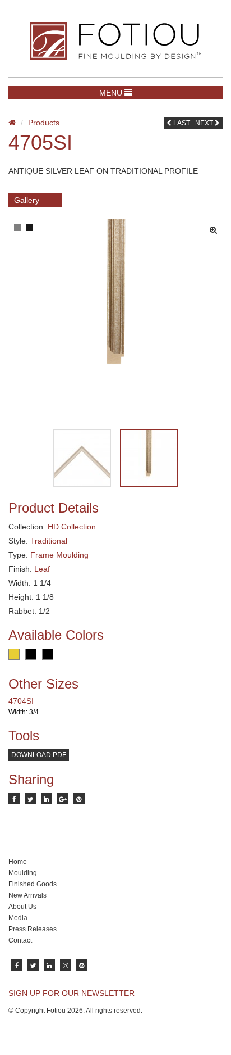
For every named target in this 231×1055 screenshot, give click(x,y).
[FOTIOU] (115, 41)
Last (181, 123)
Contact (20, 940)
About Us (22, 907)
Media (17, 918)
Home (17, 862)
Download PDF (38, 755)
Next (205, 123)
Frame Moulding (59, 554)
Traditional (48, 540)
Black (30, 654)
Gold (14, 654)
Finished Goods (32, 884)
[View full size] (216, 227)
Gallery (26, 200)
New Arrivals (27, 895)
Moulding (22, 873)
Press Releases (32, 929)
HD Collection (72, 526)
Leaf (42, 568)
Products (43, 122)
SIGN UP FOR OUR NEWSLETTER (71, 993)
